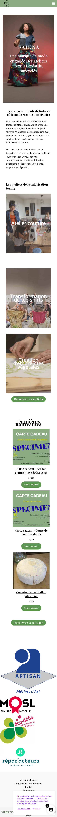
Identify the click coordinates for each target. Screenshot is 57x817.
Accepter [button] (36, 809)
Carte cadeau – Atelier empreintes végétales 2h (31, 470)
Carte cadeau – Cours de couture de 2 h (31, 532)
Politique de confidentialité (28, 783)
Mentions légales (28, 780)
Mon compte (28, 790)
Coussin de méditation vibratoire (31, 594)
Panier (28, 787)
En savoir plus (24, 809)
